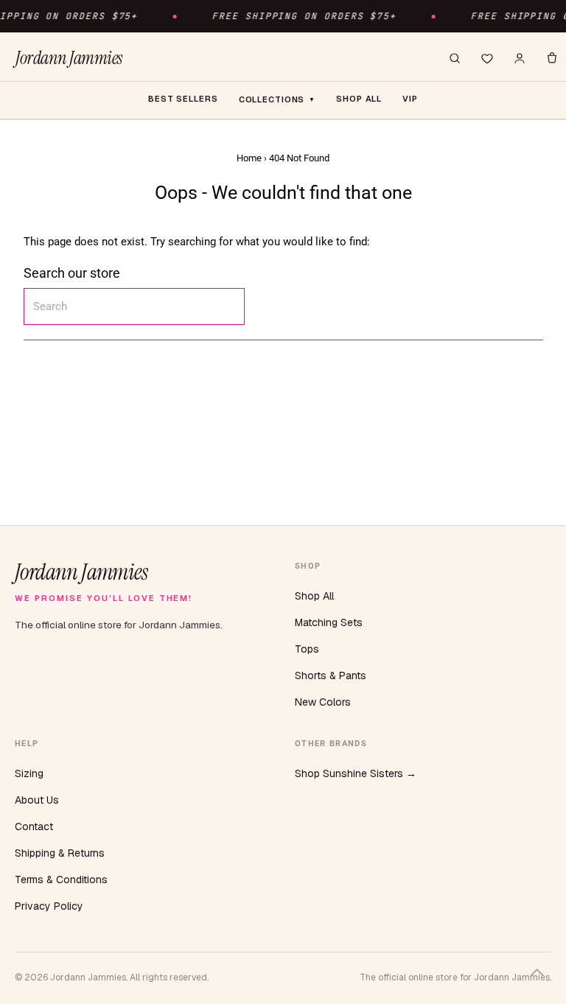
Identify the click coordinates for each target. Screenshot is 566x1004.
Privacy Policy (49, 906)
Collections (277, 99)
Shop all (359, 99)
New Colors (323, 702)
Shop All (314, 596)
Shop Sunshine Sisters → (355, 773)
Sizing (29, 773)
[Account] (520, 58)
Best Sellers (183, 99)
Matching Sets (329, 622)
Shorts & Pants (330, 675)
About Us (37, 800)
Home (249, 158)
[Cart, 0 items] (552, 58)
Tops (307, 649)
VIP (410, 99)
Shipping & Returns (60, 853)
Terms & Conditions (61, 879)
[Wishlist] (487, 58)
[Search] (455, 58)
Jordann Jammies (68, 58)
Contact (34, 826)
